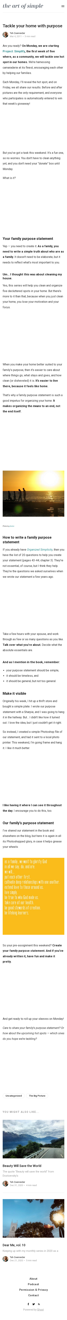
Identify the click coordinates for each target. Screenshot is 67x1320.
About (33, 1278)
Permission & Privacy (33, 1290)
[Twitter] (34, 1304)
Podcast (33, 1284)
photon (11, 526)
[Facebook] (28, 1304)
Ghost (40, 1309)
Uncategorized (14, 1095)
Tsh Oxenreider (17, 33)
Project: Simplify (14, 51)
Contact (33, 1295)
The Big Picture (37, 1095)
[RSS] (39, 1304)
